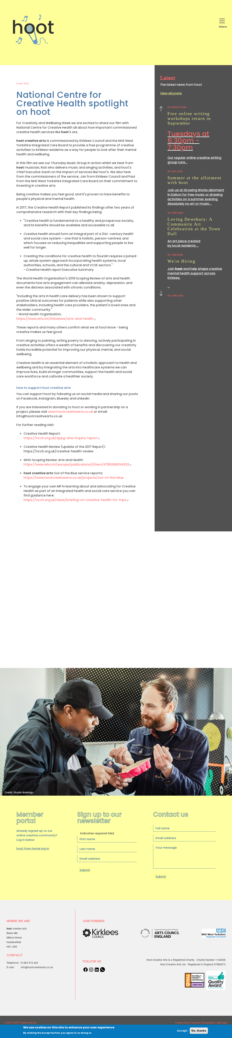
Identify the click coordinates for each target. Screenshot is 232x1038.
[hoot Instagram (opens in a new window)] (91, 969)
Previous (161, 109)
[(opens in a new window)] (97, 969)
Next (161, 292)
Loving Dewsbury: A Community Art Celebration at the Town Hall (193, 226)
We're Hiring (181, 261)
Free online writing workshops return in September (189, 118)
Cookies (196, 1022)
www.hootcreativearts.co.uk (70, 411)
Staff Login (222, 1022)
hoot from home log (32, 848)
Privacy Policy (182, 1022)
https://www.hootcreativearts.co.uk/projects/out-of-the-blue (74, 478)
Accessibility (208, 1022)
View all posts (171, 93)
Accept (182, 1031)
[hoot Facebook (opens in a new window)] (85, 969)
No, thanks (198, 1030)
